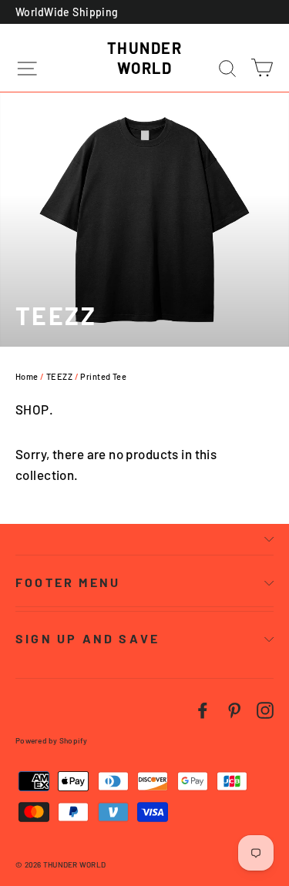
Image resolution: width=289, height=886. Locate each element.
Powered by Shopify (51, 740)
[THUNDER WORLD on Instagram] (265, 708)
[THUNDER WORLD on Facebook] (202, 708)
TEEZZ (59, 376)
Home (27, 376)
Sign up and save (87, 638)
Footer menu (67, 582)
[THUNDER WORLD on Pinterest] (234, 708)
